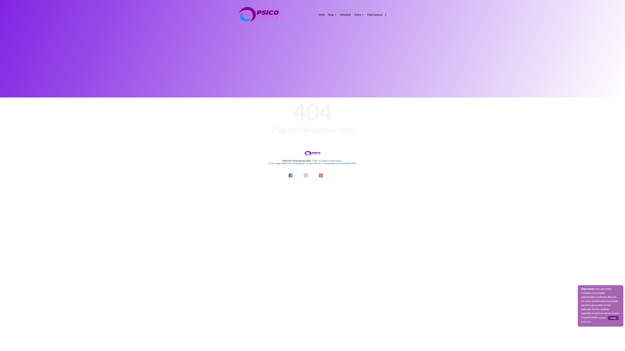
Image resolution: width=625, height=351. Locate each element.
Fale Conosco (374, 14)
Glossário (345, 14)
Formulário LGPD (347, 163)
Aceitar (613, 318)
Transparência (330, 163)
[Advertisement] (312, 53)
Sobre (357, 14)
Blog (331, 14)
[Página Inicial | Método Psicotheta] (259, 21)
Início (322, 14)
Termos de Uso (313, 163)
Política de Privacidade (292, 163)
